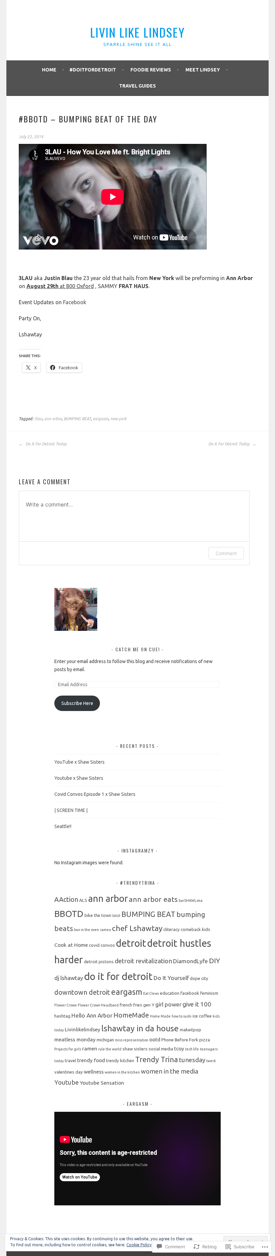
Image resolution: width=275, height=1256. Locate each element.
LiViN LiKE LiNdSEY (137, 32)
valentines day (68, 1072)
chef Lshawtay (137, 928)
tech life (192, 1049)
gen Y (148, 1004)
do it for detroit (118, 976)
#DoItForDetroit (92, 69)
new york (118, 419)
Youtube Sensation (102, 1083)
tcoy (179, 1048)
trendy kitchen (120, 1060)
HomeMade (131, 1015)
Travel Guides (137, 86)
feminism (209, 993)
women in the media (169, 1071)
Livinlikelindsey (82, 1029)
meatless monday (75, 1039)
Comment (226, 553)
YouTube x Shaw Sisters (79, 762)
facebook (189, 993)
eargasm (100, 419)
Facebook (74, 302)
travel (70, 1060)
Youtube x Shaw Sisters (78, 778)
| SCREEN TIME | (71, 810)
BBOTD (69, 914)
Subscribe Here (77, 703)
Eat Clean (151, 993)
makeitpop (190, 1029)
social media (161, 1048)
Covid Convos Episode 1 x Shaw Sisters (94, 794)
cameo (105, 930)
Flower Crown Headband (98, 1005)
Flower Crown (65, 1005)
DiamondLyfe (190, 961)
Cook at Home (71, 945)
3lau (38, 419)
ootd (154, 1039)
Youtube (66, 1082)
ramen (89, 1048)
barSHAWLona (191, 900)
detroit (131, 943)
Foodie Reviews (150, 69)
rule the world (109, 1049)
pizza (204, 1039)
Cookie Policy (139, 1245)
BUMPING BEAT (77, 419)
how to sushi (181, 1016)
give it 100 (196, 1004)
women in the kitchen (122, 1072)
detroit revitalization (143, 961)
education (169, 993)
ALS (83, 900)
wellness (94, 1072)
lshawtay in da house (140, 1028)
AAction (66, 899)
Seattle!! (62, 826)
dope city (199, 978)
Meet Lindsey (202, 69)
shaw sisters (135, 1048)
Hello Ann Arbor (91, 1015)
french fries (131, 1004)
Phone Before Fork (179, 1039)
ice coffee (202, 1016)
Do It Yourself (171, 978)
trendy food (91, 1060)
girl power (168, 1004)
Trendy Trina (156, 1059)
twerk (211, 1061)
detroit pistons (99, 961)
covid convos (102, 945)
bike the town (98, 915)
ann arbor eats (153, 899)
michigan (105, 1039)
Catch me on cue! (138, 649)
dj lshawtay (68, 978)
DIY (214, 961)
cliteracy (171, 929)
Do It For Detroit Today (45, 444)
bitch (116, 916)
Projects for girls (67, 1049)
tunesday (192, 1059)
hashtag (62, 1016)
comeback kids (195, 929)
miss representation (131, 1040)
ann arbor (53, 419)
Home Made (160, 1016)
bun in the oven (86, 930)
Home (49, 69)
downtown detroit (82, 992)
